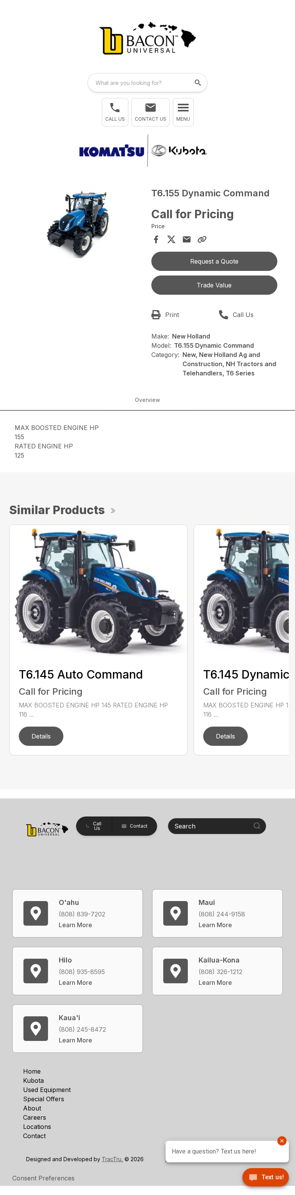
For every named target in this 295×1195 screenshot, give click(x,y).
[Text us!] (265, 1178)
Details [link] (41, 736)
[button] (115, 112)
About (32, 1108)
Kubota (33, 1080)
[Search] (257, 826)
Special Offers (43, 1099)
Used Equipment (47, 1090)
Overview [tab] (147, 400)
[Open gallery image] (81, 222)
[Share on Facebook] (156, 239)
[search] (198, 82)
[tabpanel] (81, 223)
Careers (34, 1117)
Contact (34, 1136)
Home (32, 1071)
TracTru (111, 1159)
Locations (37, 1126)
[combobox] (147, 82)
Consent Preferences (43, 1178)
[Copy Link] (202, 239)
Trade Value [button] (214, 285)
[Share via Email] (186, 239)
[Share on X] (171, 239)
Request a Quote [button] (214, 261)
